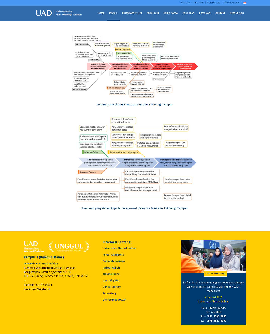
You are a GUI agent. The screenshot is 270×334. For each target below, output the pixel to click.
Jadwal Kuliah (111, 267)
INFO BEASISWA (231, 2)
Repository (109, 293)
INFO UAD (185, 2)
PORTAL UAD (213, 2)
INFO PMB (199, 2)
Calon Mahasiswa (113, 261)
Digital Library (111, 287)
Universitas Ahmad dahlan (119, 248)
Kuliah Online (111, 274)
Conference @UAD (114, 299)
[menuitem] (185, 3)
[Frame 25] (59, 13)
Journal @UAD (111, 280)
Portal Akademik (113, 254)
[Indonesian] (244, 4)
